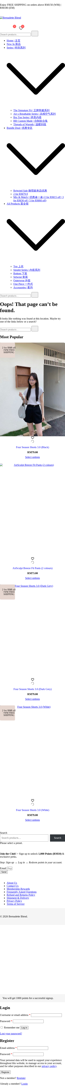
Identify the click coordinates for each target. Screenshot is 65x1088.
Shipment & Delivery (18, 897)
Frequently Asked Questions (21, 891)
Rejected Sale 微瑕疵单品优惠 (30, 190)
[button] (1, 992)
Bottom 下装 (20, 273)
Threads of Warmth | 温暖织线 (29, 124)
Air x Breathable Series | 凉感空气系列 (34, 113)
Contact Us (12, 885)
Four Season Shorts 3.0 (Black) (32, 447)
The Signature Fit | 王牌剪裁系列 (31, 110)
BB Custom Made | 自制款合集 (30, 120)
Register (5, 1072)
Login (24, 1083)
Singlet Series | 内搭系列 (26, 269)
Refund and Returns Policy (21, 894)
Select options (32, 457)
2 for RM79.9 (20, 194)
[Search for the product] (35, 33)
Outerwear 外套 (21, 280)
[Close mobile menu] (58, 6)
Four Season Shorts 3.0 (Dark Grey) (33, 689)
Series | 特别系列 (16, 47)
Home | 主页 (13, 40)
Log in (24, 1027)
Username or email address (15, 1015)
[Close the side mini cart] (1, 1)
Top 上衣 (18, 266)
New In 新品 (14, 44)
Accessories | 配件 (23, 287)
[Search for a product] (30, 28)
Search (3, 832)
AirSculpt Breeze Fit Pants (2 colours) (32, 568)
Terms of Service (15, 903)
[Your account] (5, 28)
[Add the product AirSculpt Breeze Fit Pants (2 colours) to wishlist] (32, 561)
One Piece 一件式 (23, 284)
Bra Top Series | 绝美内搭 (27, 117)
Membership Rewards (18, 888)
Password (6, 1021)
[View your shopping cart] (13, 29)
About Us (12, 882)
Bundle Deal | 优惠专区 (19, 127)
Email (3, 868)
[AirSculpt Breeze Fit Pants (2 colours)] (32, 510)
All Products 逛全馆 (17, 203)
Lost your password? (11, 1033)
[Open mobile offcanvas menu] (1, 28)
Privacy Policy (14, 900)
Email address (8, 1048)
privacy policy (49, 1066)
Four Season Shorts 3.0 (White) (32, 810)
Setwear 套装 (20, 277)
